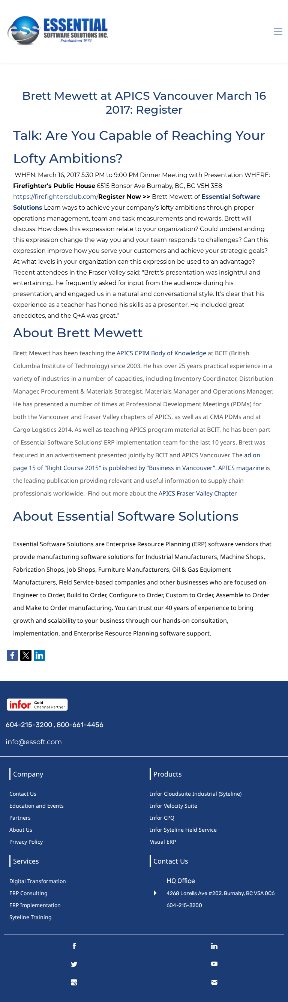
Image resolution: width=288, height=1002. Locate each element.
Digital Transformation (37, 881)
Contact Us (22, 793)
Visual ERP (163, 841)
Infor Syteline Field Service (183, 829)
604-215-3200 (29, 725)
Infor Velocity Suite (173, 805)
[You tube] (214, 965)
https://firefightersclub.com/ (55, 196)
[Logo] (59, 31)
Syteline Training (30, 917)
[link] (12, 655)
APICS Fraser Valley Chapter (198, 493)
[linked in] (214, 947)
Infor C (158, 793)
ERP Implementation (35, 905)
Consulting (34, 893)
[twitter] (74, 965)
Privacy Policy (26, 841)
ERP (14, 893)
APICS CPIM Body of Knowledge (161, 353)
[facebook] (74, 947)
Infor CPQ (162, 817)
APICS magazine (241, 468)
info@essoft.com (34, 742)
